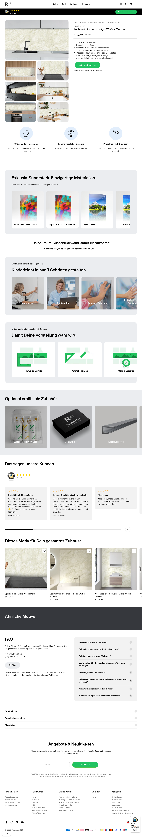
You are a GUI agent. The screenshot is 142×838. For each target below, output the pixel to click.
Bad (64, 4)
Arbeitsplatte (116, 805)
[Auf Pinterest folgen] (17, 822)
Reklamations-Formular (12, 802)
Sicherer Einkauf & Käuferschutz (69, 802)
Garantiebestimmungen (39, 810)
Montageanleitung (11, 805)
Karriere (94, 797)
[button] (26, 515)
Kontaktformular (10, 800)
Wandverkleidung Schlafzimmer (122, 813)
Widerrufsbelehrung (38, 813)
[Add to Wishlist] (44, 551)
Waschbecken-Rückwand (120, 810)
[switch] (135, 830)
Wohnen (74, 4)
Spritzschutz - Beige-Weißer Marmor (21, 594)
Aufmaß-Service (64, 808)
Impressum (35, 800)
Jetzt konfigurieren (87, 65)
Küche (55, 4)
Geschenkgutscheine (66, 810)
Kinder (85, 4)
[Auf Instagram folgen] (11, 822)
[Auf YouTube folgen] (22, 822)
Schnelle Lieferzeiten (66, 805)
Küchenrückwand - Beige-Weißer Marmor (106, 22)
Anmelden (85, 765)
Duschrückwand (117, 800)
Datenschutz (36, 802)
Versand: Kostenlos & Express (68, 797)
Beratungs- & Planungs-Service (69, 800)
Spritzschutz (116, 802)
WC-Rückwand (117, 808)
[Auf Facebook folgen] (6, 822)
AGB (33, 805)
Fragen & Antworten (11, 797)
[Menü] (138, 817)
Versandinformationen (39, 808)
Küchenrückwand (85, 22)
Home (75, 22)
